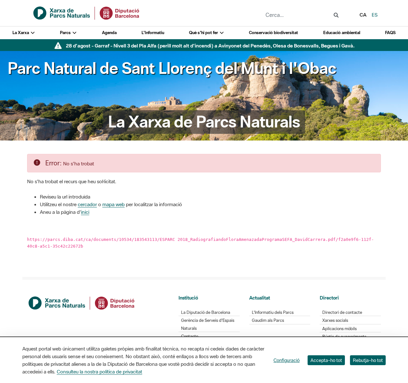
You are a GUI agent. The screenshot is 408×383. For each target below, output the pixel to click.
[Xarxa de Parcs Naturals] (87, 12)
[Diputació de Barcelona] (82, 302)
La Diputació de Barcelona (205, 312)
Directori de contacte (342, 312)
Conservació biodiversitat (273, 32)
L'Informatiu (153, 32)
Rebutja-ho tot (368, 360)
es (375, 14)
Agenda (109, 32)
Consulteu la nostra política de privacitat (99, 371)
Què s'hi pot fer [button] (204, 32)
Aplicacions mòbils (339, 328)
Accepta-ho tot (326, 360)
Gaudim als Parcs (268, 320)
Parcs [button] (66, 32)
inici (85, 212)
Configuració (286, 360)
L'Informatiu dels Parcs (273, 312)
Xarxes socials (335, 320)
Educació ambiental (341, 32)
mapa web (113, 204)
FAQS (390, 32)
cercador (87, 204)
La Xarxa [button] (21, 32)
